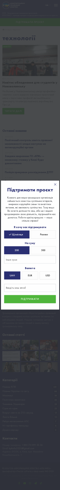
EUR (30, 275)
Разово (44, 234)
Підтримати (30, 299)
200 (17, 250)
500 (43, 250)
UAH (12, 275)
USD (47, 275)
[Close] (55, 184)
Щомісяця (17, 234)
